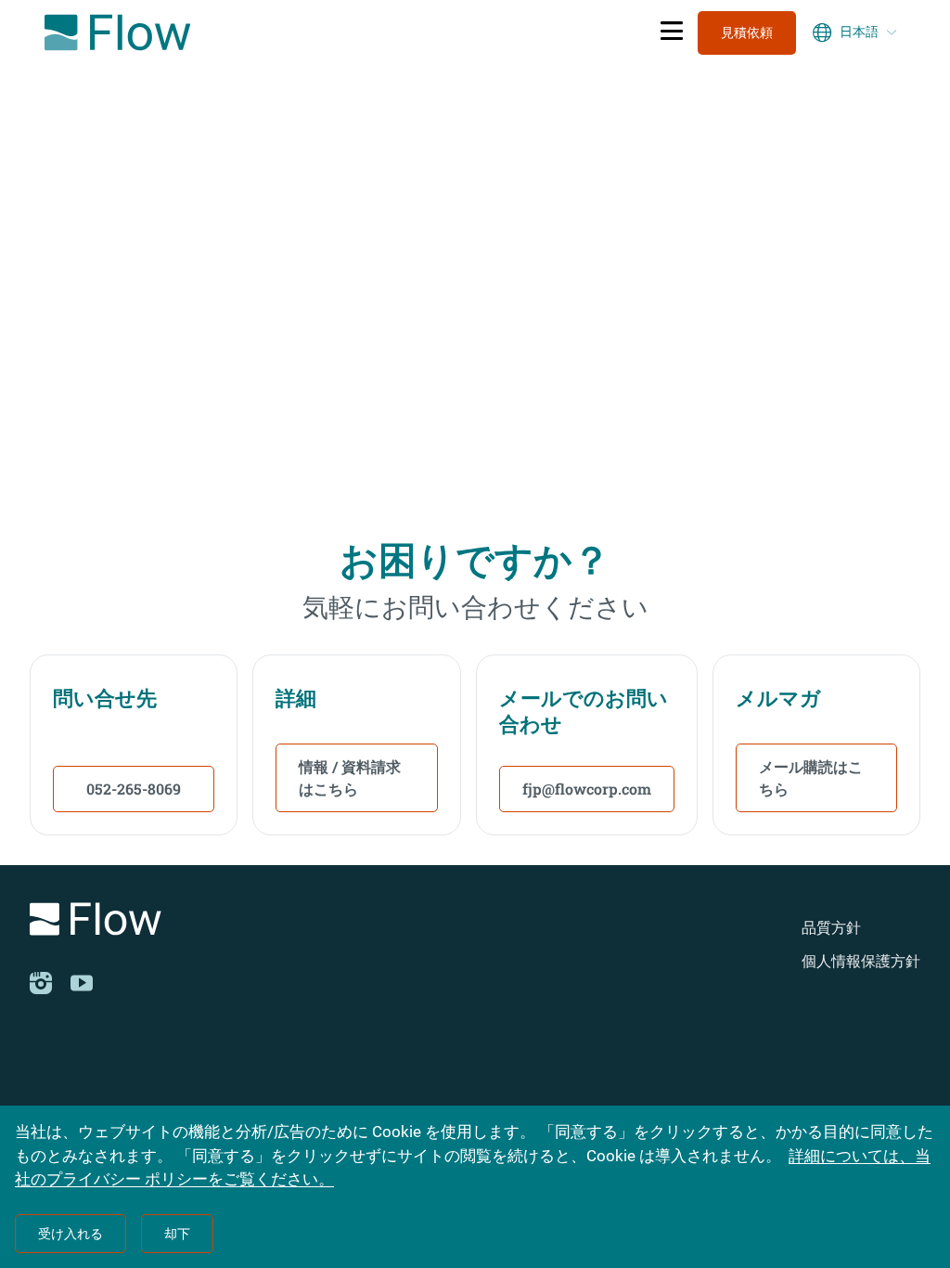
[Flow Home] (117, 32)
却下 (177, 1233)
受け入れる (70, 1233)
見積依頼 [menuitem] (747, 32)
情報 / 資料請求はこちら (350, 777)
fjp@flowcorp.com (586, 788)
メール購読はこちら (811, 777)
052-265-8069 (133, 788)
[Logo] (202, 922)
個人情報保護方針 (861, 961)
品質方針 (831, 928)
